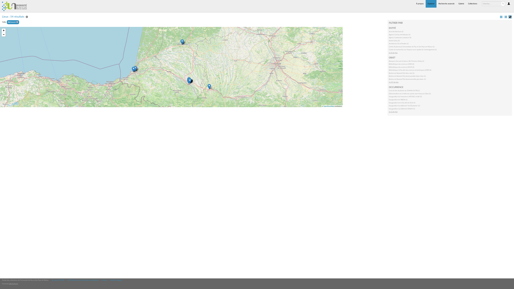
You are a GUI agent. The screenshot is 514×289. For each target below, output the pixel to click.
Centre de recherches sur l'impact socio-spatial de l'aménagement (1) (413, 49)
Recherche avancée (446, 4)
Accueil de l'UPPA (58, 280)
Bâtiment (12, 22)
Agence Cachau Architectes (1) (399, 34)
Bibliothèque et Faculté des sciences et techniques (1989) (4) (410, 70)
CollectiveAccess (13, 283)
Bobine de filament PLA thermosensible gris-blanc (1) (407, 79)
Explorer (431, 4)
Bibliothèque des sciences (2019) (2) (401, 67)
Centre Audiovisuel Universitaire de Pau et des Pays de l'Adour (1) (411, 46)
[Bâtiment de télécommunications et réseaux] (182, 42)
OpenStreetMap (329, 106)
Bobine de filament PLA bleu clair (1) (401, 73)
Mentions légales (116, 280)
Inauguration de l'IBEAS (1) (398, 99)
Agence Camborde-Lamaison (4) (400, 37)
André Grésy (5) (394, 40)
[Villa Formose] (189, 81)
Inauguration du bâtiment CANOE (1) (402, 109)
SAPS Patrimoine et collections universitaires (83, 280)
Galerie (461, 4)
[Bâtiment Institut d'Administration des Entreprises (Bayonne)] (135, 68)
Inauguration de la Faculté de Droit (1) (402, 103)
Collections (472, 4)
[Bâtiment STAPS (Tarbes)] (209, 86)
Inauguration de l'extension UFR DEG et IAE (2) (405, 96)
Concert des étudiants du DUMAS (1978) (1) (404, 90)
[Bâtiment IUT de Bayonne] (133, 69)
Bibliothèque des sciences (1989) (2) (401, 64)
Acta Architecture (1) (396, 31)
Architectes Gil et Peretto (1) (399, 43)
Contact (104, 280)
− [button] (4, 34)
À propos (420, 4)
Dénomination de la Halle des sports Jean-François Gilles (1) (410, 93)
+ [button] (4, 30)
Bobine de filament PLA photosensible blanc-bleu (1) (407, 76)
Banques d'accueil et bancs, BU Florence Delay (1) (406, 61)
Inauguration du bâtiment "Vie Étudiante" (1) (404, 106)
